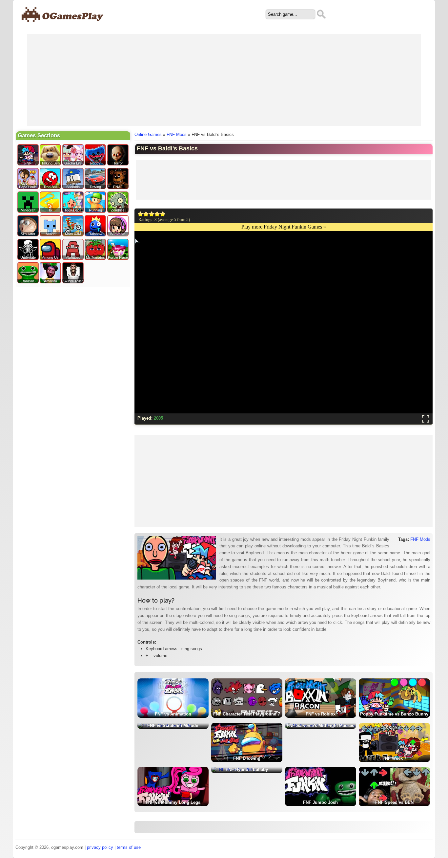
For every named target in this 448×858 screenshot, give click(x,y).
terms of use (129, 847)
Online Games (148, 134)
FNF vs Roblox (321, 714)
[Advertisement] (224, 80)
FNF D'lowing (246, 758)
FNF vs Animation (173, 714)
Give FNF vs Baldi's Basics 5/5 (163, 213)
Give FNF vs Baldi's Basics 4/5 (157, 213)
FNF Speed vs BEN (394, 802)
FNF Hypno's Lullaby (247, 769)
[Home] (62, 25)
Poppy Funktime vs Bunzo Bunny (394, 714)
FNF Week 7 (394, 758)
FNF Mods (177, 134)
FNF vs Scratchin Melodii (172, 725)
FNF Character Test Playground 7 (246, 714)
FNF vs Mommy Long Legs (173, 802)
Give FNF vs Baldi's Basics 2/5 (146, 213)
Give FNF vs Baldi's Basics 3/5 (151, 213)
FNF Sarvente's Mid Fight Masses (320, 725)
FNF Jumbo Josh (320, 802)
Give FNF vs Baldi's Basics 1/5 (140, 213)
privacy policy (100, 847)
